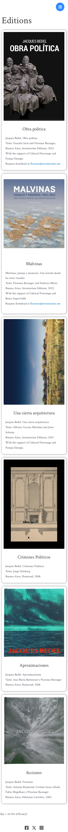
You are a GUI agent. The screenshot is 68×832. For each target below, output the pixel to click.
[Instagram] (41, 828)
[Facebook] (26, 828)
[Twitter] (34, 828)
